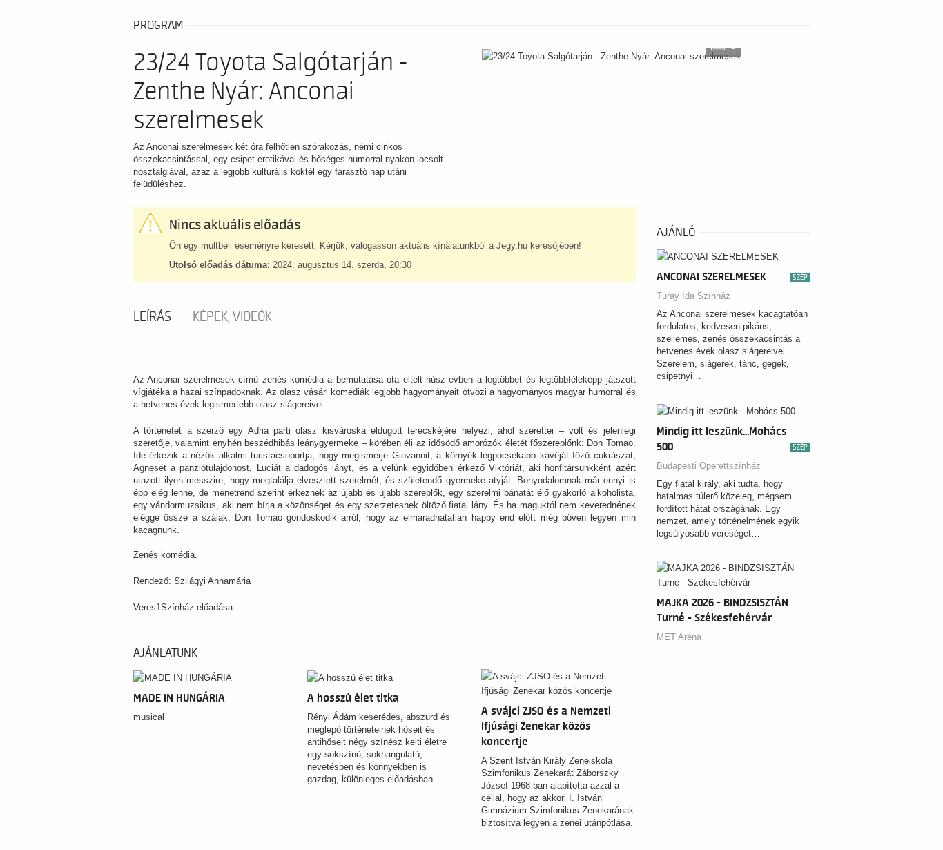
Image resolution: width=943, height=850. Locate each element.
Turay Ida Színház (693, 296)
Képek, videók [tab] (232, 317)
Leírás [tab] (152, 317)
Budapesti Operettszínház (709, 466)
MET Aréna (679, 637)
